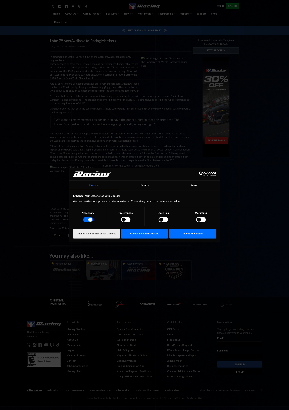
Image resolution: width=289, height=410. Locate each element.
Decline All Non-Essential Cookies (96, 233)
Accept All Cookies (193, 233)
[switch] (125, 219)
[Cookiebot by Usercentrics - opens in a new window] (201, 174)
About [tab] (194, 185)
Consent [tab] (94, 185)
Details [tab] (144, 185)
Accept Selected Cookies (144, 233)
